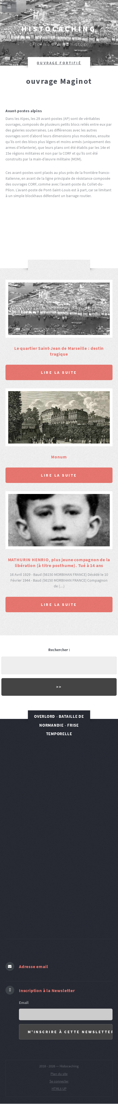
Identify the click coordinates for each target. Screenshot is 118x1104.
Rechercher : (59, 649)
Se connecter (59, 1081)
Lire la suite (59, 372)
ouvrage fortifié (59, 63)
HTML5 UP (59, 1089)
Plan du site (59, 1074)
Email (24, 1002)
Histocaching (59, 29)
